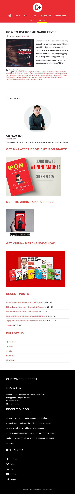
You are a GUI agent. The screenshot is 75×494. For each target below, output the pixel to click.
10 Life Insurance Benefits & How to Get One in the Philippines (26, 316)
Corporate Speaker (53, 72)
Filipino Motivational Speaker (26, 75)
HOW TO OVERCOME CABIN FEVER (31, 32)
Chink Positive (22, 72)
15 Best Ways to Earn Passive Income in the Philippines (24, 302)
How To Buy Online (13, 388)
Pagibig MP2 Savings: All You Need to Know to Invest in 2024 (26, 321)
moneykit (18, 77)
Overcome (20, 70)
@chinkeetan (15, 404)
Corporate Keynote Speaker (37, 72)
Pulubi (40, 79)
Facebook (12, 342)
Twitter (11, 346)
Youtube (11, 355)
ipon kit (12, 77)
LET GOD (9, 325)
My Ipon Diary (32, 79)
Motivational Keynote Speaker (52, 77)
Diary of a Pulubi (16, 73)
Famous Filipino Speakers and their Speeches (38, 73)
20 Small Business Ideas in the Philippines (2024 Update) (25, 307)
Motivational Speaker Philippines (17, 79)
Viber (10, 351)
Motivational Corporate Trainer (32, 77)
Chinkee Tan (37, 7)
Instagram (12, 360)
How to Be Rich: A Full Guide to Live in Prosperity (22, 311)
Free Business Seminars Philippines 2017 (49, 75)
